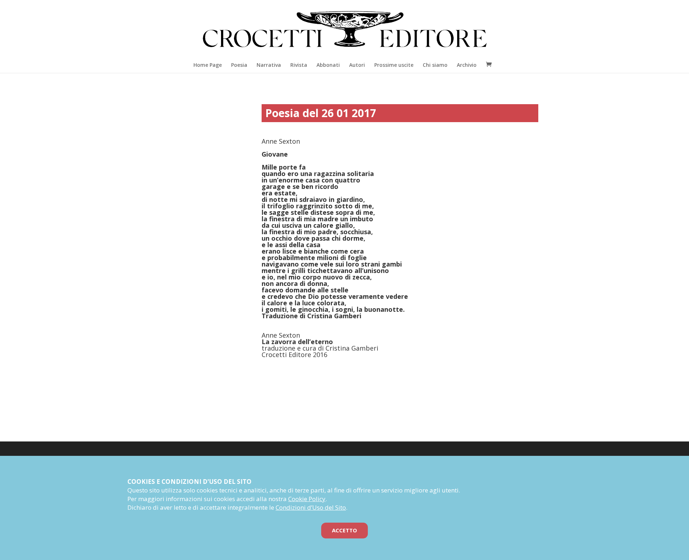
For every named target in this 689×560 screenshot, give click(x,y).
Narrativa (269, 64)
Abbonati (328, 64)
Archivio (467, 64)
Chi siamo (435, 64)
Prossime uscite (393, 64)
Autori (357, 64)
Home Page (207, 64)
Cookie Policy (306, 499)
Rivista (298, 64)
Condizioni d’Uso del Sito (311, 507)
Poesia (239, 64)
